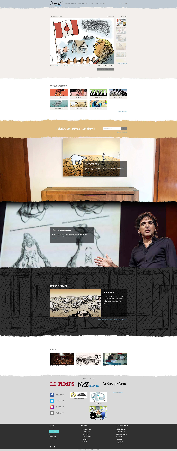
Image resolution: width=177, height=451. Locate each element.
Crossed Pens (119, 433)
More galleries (122, 111)
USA (56, 65)
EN (122, 3)
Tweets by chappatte (118, 392)
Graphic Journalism (120, 429)
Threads (120, 443)
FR (119, 3)
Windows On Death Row (121, 434)
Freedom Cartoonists (121, 431)
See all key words (122, 132)
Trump (65, 65)
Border (90, 65)
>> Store (102, 3)
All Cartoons (87, 433)
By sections (87, 434)
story (109, 306)
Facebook (120, 441)
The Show (84, 3)
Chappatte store (120, 428)
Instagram (120, 438)
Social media (119, 436)
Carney (62, 65)
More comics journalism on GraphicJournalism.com (112, 319)
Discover (87, 172)
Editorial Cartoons (70, 3)
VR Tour (91, 3)
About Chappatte (53, 438)
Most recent (87, 431)
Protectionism (72, 65)
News (79, 3)
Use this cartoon (105, 69)
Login (54, 431)
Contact (51, 434)
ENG (53, 428)
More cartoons (122, 63)
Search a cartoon (88, 436)
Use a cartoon (52, 436)
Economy (77, 65)
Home (83, 428)
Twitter (120, 439)
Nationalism (82, 65)
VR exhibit (84, 441)
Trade (68, 65)
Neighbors (87, 65)
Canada (58, 65)
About (96, 3)
